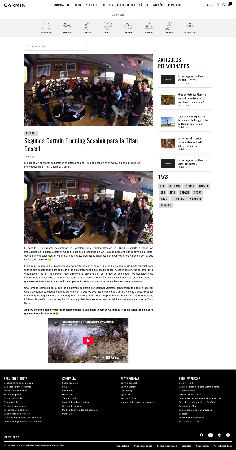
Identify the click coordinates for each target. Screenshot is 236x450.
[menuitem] (208, 5)
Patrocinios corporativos (191, 417)
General (31, 133)
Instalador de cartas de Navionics (138, 402)
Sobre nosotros (70, 383)
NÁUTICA (143, 5)
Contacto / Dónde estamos (17, 387)
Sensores (184, 414)
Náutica (128, 33)
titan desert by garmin (186, 199)
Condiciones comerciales (17, 414)
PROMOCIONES (174, 5)
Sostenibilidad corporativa (75, 402)
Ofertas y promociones (15, 406)
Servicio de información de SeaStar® (197, 402)
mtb (172, 192)
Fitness (87, 33)
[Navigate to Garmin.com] (15, 5)
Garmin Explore (128, 398)
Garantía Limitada (13, 398)
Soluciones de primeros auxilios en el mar (200, 398)
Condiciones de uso (143, 446)
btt (162, 186)
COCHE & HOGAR (126, 5)
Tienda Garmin (69, 398)
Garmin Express (129, 387)
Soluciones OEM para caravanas (195, 410)
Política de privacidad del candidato (80, 410)
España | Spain (11, 436)
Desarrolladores (187, 390)
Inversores (67, 390)
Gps (163, 192)
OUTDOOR (107, 5)
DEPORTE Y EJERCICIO (86, 5)
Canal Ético (68, 414)
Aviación (158, 5)
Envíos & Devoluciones (15, 390)
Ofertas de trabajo (71, 406)
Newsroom (67, 394)
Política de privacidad (167, 446)
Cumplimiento (202, 446)
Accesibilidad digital (223, 446)
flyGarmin (126, 394)
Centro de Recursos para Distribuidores (199, 387)
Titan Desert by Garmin (58, 251)
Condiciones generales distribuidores (23, 421)
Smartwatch (190, 33)
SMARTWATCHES (62, 5)
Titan (164, 199)
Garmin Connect (129, 383)
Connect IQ (126, 390)
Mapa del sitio (122, 446)
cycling (189, 186)
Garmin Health (186, 383)
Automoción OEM (188, 406)
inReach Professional (190, 394)
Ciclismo (67, 33)
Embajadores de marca (190, 421)
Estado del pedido (13, 394)
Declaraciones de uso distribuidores (22, 417)
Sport (197, 192)
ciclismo (174, 186)
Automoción (46, 33)
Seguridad (186, 446)
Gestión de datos (12, 402)
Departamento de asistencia (18, 383)
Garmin (203, 186)
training (166, 205)
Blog (64, 387)
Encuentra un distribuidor (17, 410)
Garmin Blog (118, 15)
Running (169, 33)
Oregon (184, 192)
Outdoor (149, 33)
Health (108, 33)
